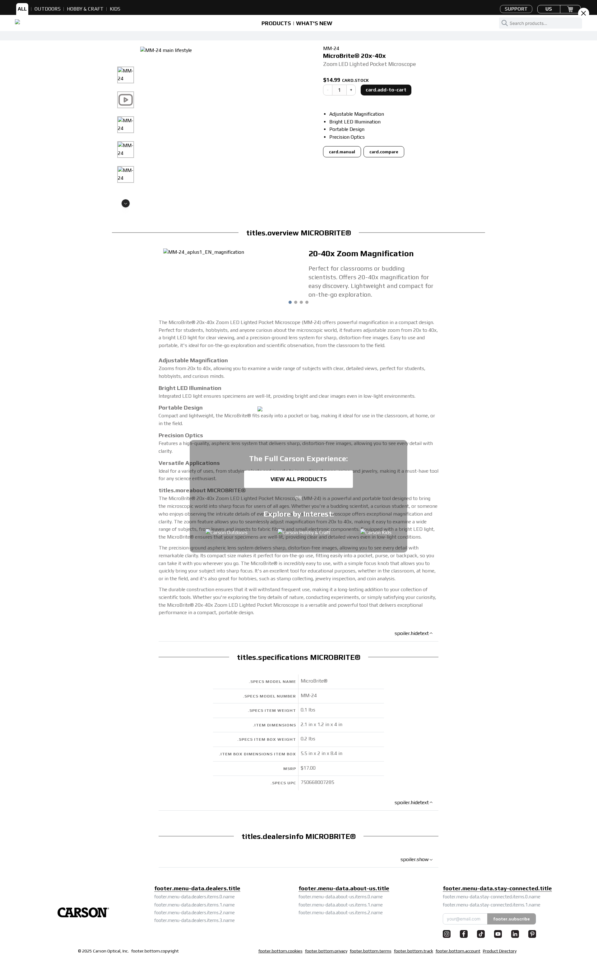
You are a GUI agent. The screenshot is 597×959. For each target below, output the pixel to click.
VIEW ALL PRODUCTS (299, 479)
